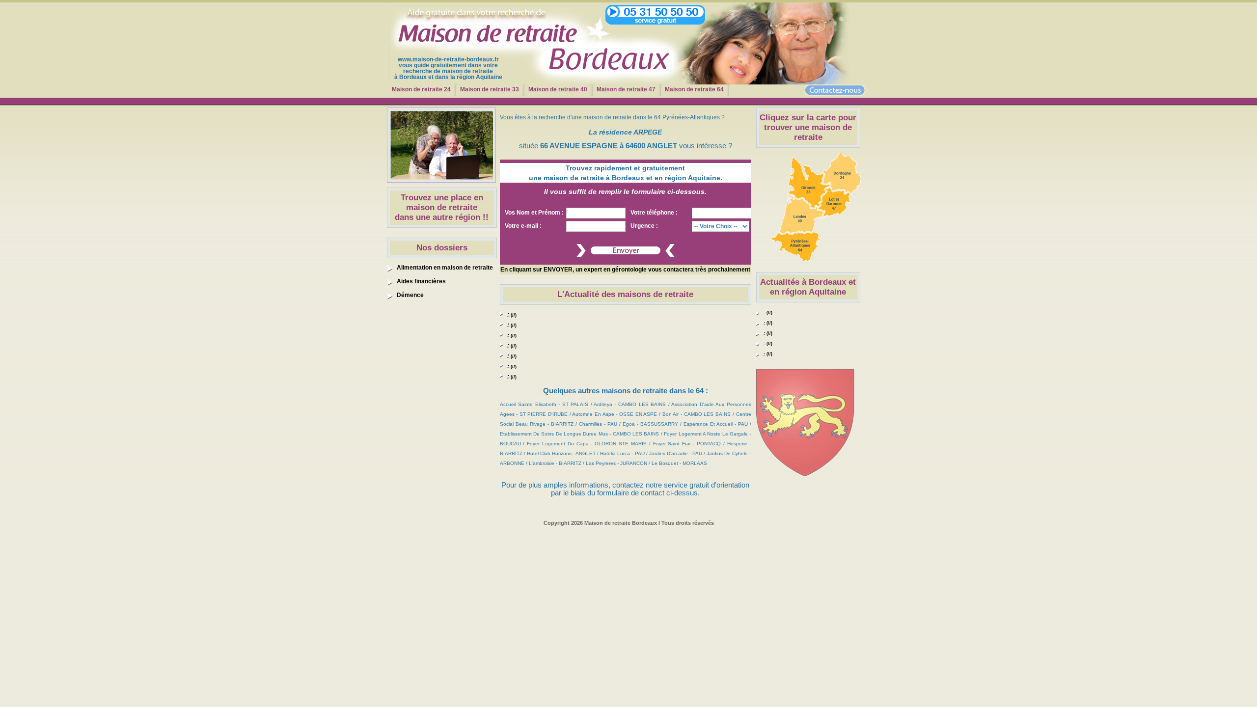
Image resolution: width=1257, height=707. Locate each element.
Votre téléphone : (654, 212)
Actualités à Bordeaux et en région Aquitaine (808, 287)
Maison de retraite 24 (421, 89)
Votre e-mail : (523, 225)
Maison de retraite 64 (694, 89)
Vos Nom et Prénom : (534, 212)
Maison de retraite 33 (489, 89)
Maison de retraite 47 (626, 89)
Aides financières (421, 281)
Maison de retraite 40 (557, 89)
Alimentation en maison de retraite (445, 267)
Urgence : (644, 225)
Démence (410, 295)
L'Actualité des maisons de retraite (625, 294)
